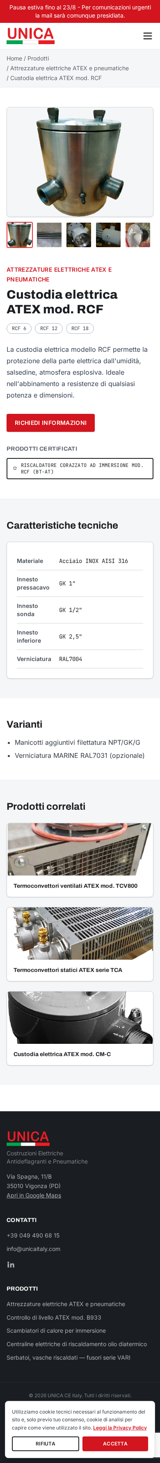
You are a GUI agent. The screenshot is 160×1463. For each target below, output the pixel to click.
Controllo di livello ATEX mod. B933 (54, 1317)
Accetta (115, 1444)
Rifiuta (45, 1444)
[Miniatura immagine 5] (138, 235)
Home (14, 58)
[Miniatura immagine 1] (20, 235)
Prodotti (38, 58)
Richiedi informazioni (51, 422)
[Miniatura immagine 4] (108, 235)
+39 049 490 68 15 (33, 1235)
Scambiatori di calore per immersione (56, 1330)
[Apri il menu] (147, 36)
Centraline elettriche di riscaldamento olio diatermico (77, 1343)
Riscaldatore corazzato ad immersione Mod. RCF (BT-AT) (82, 468)
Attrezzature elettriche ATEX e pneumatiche (69, 68)
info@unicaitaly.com (33, 1248)
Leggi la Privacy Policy (120, 1428)
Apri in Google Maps (34, 1195)
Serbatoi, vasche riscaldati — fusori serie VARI (68, 1357)
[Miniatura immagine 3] (79, 235)
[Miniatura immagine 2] (49, 235)
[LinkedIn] (11, 1264)
